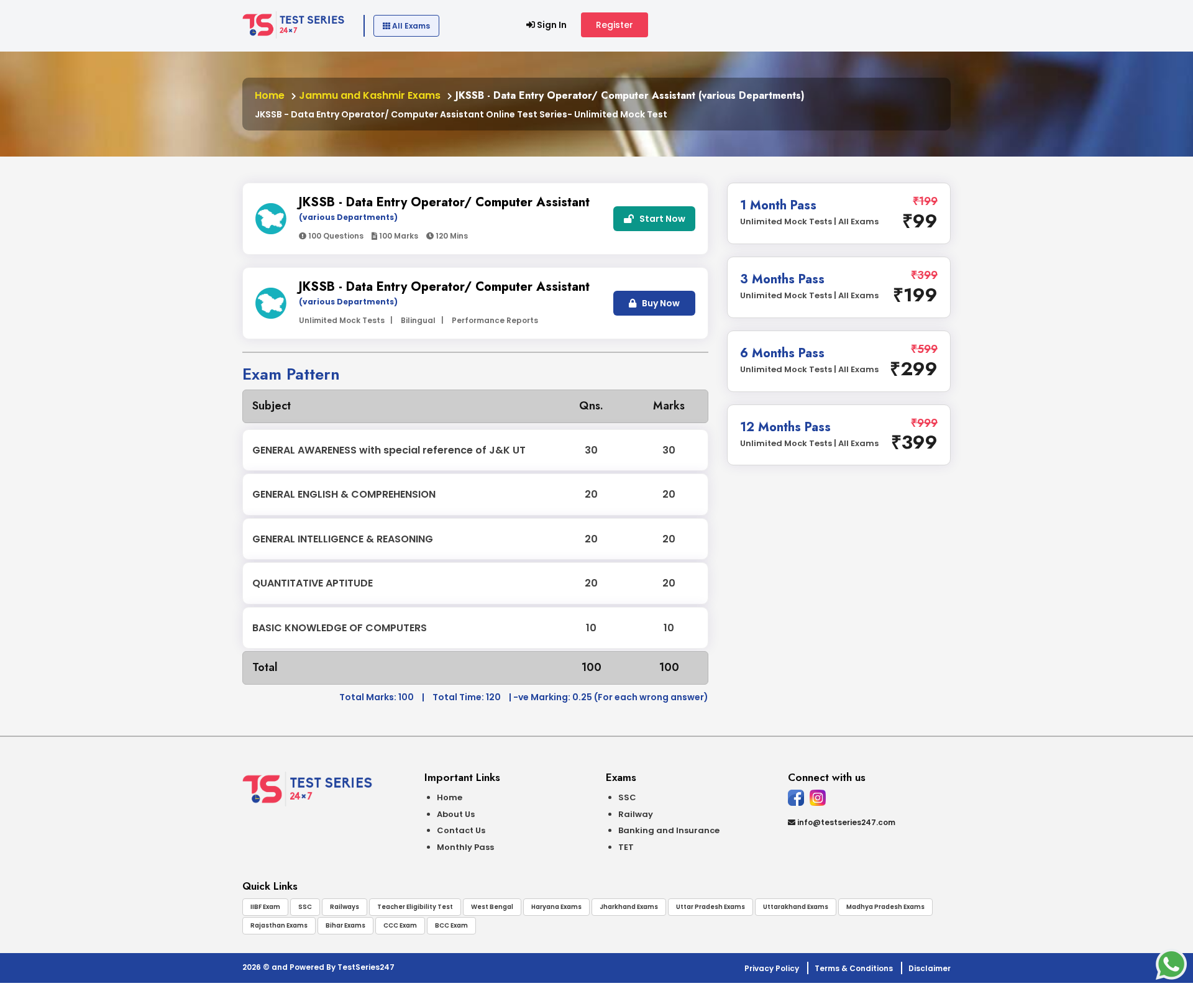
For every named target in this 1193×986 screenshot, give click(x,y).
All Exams (410, 26)
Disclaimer (929, 968)
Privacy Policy (771, 968)
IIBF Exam (265, 906)
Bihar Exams (345, 925)
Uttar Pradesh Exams (710, 906)
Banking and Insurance (669, 830)
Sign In (551, 25)
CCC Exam (400, 925)
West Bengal (492, 906)
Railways (344, 906)
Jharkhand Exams (629, 906)
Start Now (661, 218)
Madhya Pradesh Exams (885, 906)
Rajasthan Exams (279, 925)
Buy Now (660, 303)
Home (270, 95)
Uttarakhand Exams (795, 906)
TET (626, 847)
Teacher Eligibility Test (415, 906)
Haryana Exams (556, 906)
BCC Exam (451, 925)
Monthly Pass (465, 847)
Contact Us (461, 830)
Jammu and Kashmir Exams (368, 95)
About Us (456, 814)
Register (614, 25)
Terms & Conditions (854, 968)
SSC (627, 797)
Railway (635, 814)
